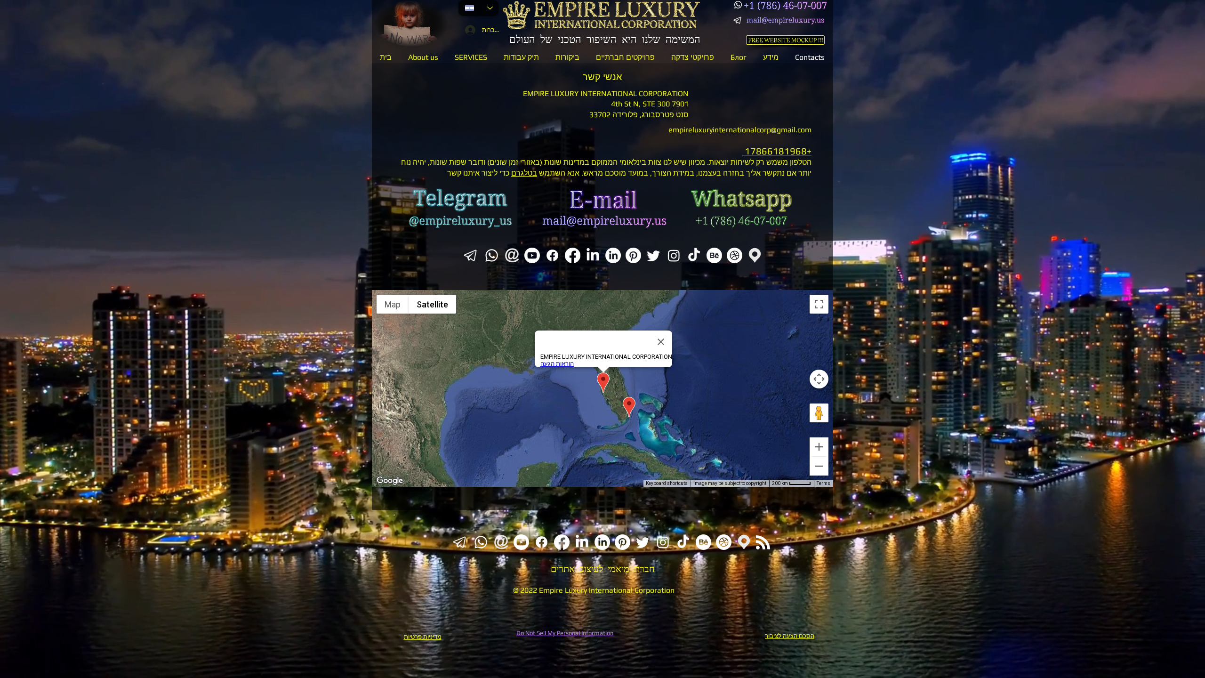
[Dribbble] (734, 255)
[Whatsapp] (738, 4)
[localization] (755, 255)
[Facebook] (552, 255)
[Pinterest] (633, 255)
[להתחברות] (468, 30)
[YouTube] (532, 255)
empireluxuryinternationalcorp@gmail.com (739, 129)
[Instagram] (674, 255)
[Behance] (714, 255)
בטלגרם (524, 173)
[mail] (512, 255)
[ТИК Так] (694, 255)
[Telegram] (738, 20)
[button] (470, 57)
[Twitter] (653, 255)
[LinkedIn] (593, 255)
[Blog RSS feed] (763, 542)
